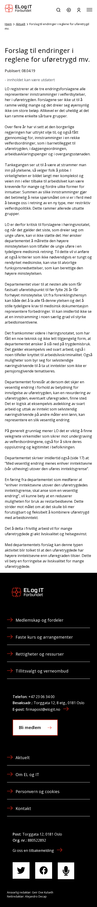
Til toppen (69, 893)
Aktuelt (20, 24)
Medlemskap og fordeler (39, 620)
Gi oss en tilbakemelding (33, 850)
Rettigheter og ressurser (40, 654)
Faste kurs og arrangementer (44, 637)
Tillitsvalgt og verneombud (42, 671)
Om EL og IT (27, 774)
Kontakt (23, 808)
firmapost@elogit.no (43, 709)
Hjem (8, 24)
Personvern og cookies (38, 791)
